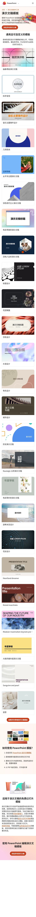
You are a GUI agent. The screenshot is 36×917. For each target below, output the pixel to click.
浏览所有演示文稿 (10, 27)
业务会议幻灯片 (25, 826)
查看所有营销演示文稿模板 (18, 720)
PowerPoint (11, 3)
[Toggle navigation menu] (32, 3)
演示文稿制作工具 (13, 10)
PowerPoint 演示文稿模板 (22, 752)
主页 (3, 10)
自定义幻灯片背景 (24, 818)
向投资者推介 (18, 813)
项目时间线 (6, 826)
